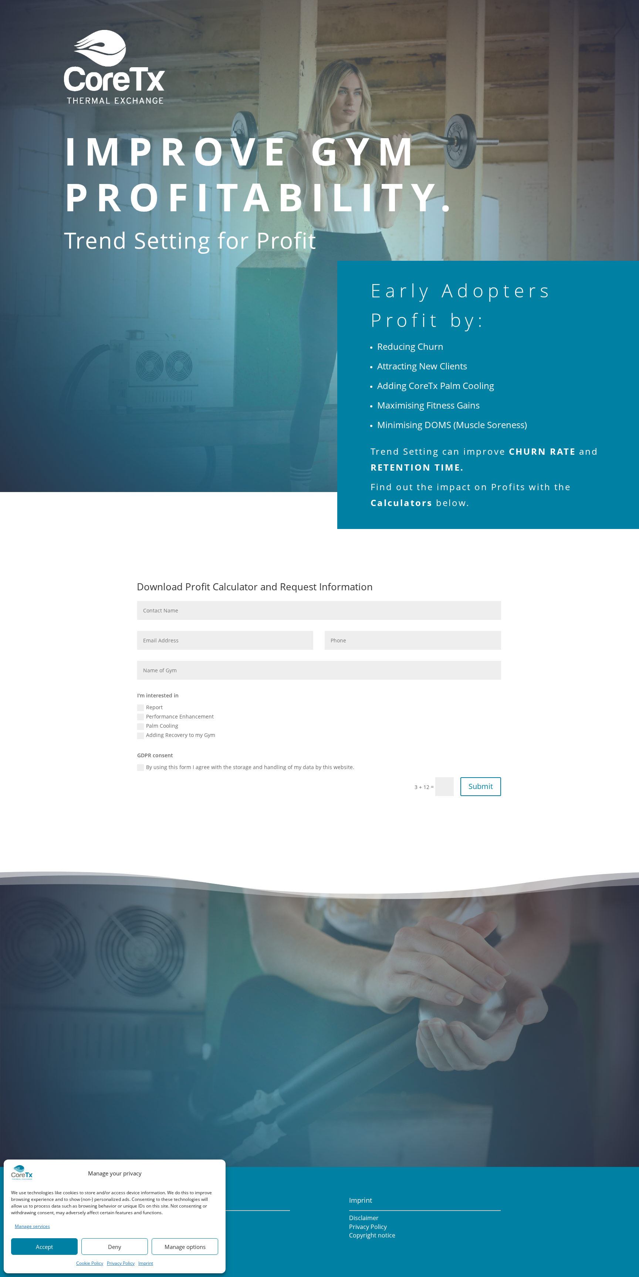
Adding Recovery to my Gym (180, 734)
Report (154, 707)
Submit (481, 786)
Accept (44, 1246)
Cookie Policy (89, 1263)
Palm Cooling (162, 725)
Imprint (145, 1263)
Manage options (185, 1246)
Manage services (32, 1226)
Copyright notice (372, 1235)
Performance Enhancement (180, 716)
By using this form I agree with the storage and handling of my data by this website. (250, 767)
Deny (114, 1246)
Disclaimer (364, 1218)
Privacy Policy (121, 1263)
